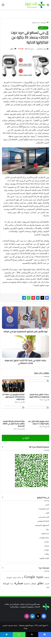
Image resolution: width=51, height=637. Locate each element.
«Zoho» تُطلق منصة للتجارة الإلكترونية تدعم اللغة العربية (39, 395)
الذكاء (19, 577)
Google (29, 577)
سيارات (46, 542)
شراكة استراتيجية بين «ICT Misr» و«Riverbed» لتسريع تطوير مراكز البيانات (13, 397)
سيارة (18, 583)
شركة (11, 583)
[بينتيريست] (33, 298)
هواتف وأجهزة (44, 558)
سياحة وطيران (44, 538)
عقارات (46, 550)
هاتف (47, 587)
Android (46, 577)
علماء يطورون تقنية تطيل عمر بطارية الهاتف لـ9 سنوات (38, 422)
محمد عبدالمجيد (42, 49)
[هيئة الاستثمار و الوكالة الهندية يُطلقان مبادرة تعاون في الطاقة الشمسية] (13, 412)
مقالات (46, 554)
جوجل (33, 583)
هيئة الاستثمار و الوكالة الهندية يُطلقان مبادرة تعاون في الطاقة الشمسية (14, 424)
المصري (46, 583)
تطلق (40, 583)
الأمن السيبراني (43, 517)
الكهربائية (9, 577)
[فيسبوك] (47, 298)
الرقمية (14, 577)
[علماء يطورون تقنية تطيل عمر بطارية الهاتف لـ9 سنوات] (37, 412)
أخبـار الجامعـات (43, 509)
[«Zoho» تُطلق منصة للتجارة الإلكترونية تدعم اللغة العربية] (37, 385)
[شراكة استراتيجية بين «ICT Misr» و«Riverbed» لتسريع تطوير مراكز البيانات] (13, 385)
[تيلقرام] (24, 298)
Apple (39, 577)
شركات (46, 546)
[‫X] (42, 298)
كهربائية (6, 583)
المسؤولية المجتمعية (42, 525)
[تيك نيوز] (35, 5)
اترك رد (25, 438)
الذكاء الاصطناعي (43, 521)
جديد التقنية (36, 22)
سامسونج (27, 583)
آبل (22, 577)
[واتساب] (28, 298)
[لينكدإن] (38, 298)
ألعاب (47, 513)
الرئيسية (44, 22)
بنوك (47, 529)
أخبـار (47, 505)
